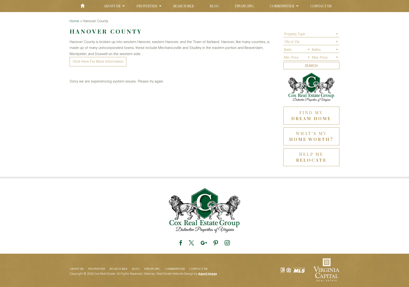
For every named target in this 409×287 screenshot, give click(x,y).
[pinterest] (215, 243)
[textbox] (313, 41)
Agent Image (207, 273)
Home (82, 6)
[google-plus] (204, 243)
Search (311, 66)
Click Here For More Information (98, 61)
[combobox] (311, 42)
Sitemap (149, 273)
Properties (147, 6)
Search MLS (183, 6)
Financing (244, 6)
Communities (282, 6)
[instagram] (227, 243)
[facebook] (180, 243)
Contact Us (321, 6)
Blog (214, 6)
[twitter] (191, 243)
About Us (112, 6)
